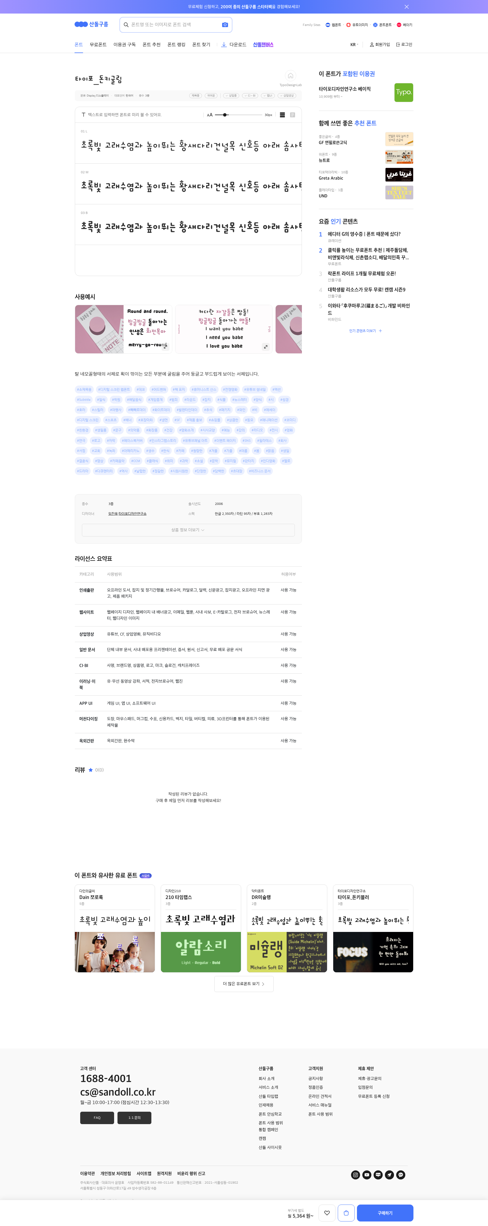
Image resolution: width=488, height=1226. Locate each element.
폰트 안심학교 (270, 1114)
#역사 (123, 471)
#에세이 (269, 409)
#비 (254, 409)
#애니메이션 (269, 420)
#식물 (221, 399)
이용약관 (87, 1173)
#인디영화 (268, 461)
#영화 (289, 430)
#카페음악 (117, 461)
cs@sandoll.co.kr (118, 1092)
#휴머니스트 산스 (204, 389)
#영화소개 (186, 430)
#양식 (258, 399)
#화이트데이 (161, 409)
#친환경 (82, 430)
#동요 (249, 420)
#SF (177, 420)
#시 (271, 399)
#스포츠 (111, 420)
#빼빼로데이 (137, 409)
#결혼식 (82, 461)
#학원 (116, 399)
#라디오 (257, 430)
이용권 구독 (125, 44)
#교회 (96, 450)
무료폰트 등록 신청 (374, 1096)
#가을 (228, 450)
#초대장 (236, 471)
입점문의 (365, 1087)
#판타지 (248, 461)
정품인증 (315, 1087)
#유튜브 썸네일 (255, 389)
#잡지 (206, 399)
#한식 (165, 450)
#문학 (214, 461)
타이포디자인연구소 (133, 513)
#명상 (99, 461)
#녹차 (111, 450)
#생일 (285, 450)
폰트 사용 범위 (320, 1114)
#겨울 (213, 450)
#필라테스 (264, 440)
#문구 (117, 430)
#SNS (246, 440)
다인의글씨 (87, 891)
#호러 (81, 409)
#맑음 (270, 450)
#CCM (135, 461)
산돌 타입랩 (268, 1096)
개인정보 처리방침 (116, 1173)
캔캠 (262, 1138)
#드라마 (82, 471)
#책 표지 (179, 389)
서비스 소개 (268, 1087)
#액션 (277, 389)
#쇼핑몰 (214, 420)
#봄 (256, 450)
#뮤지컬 (230, 461)
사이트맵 (144, 1173)
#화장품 (152, 430)
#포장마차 (145, 420)
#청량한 (196, 450)
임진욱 (113, 513)
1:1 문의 (134, 1117)
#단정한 (200, 471)
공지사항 (315, 1079)
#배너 (127, 420)
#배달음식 (134, 399)
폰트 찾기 (201, 44)
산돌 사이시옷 (270, 1148)
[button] (311, 329)
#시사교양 (208, 430)
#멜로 (286, 461)
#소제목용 (84, 389)
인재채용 (266, 1105)
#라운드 (190, 399)
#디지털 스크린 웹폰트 (114, 389)
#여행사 (115, 409)
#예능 (226, 430)
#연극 (81, 440)
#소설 (199, 461)
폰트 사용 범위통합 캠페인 (271, 1126)
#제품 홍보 (194, 420)
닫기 (406, 7)
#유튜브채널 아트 (195, 440)
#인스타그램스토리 (162, 440)
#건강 (168, 430)
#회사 (282, 440)
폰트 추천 (152, 44)
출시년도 (194, 503)
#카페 (180, 450)
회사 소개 (266, 1079)
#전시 (274, 430)
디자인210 (173, 891)
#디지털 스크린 (88, 420)
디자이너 (88, 513)
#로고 (96, 440)
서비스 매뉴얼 (320, 1105)
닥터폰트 (258, 891)
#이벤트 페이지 (225, 440)
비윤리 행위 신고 (191, 1173)
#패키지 (224, 409)
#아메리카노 (131, 450)
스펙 (191, 513)
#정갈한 (158, 471)
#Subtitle (83, 399)
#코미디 (290, 420)
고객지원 (315, 1068)
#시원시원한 (179, 471)
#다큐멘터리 (104, 471)
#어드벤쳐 (159, 389)
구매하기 (385, 1213)
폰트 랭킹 (176, 44)
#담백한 (218, 471)
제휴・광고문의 (370, 1079)
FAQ (97, 1117)
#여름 (243, 450)
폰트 (79, 44)
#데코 (141, 389)
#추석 (208, 409)
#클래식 (152, 461)
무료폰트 (98, 44)
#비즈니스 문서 (260, 471)
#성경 (284, 399)
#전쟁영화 (230, 389)
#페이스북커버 (132, 440)
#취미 (169, 461)
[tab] (282, 114)
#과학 (184, 461)
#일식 (101, 399)
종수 (85, 503)
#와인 (241, 409)
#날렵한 (140, 471)
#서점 (81, 450)
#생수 (150, 450)
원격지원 (164, 1173)
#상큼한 (232, 420)
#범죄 (173, 399)
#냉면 (164, 420)
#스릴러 (97, 409)
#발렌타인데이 (187, 409)
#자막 (111, 440)
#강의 (241, 430)
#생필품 (100, 430)
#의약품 (134, 430)
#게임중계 (155, 399)
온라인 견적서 (320, 1096)
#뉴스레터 (239, 399)
